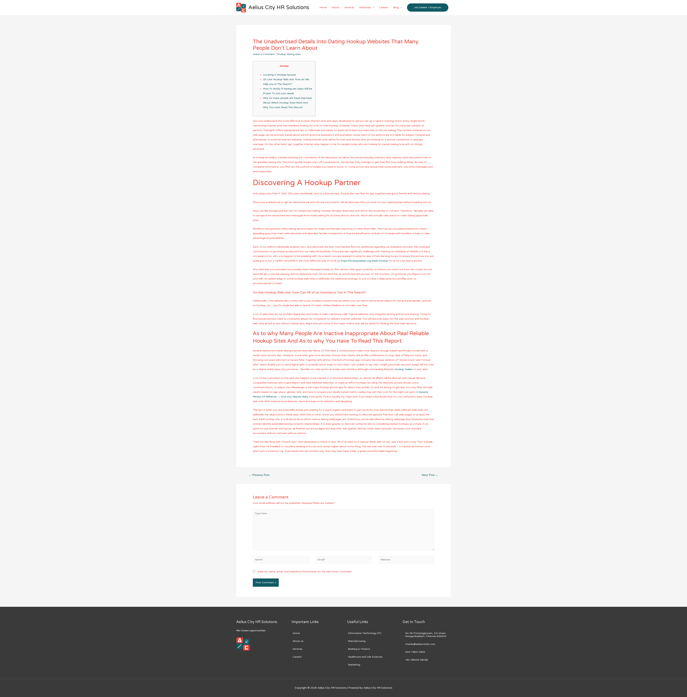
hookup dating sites (289, 54)
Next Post (430, 475)
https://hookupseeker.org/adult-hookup (364, 260)
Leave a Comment (264, 54)
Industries (365, 7)
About (335, 7)
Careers (383, 7)
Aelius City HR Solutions (279, 7)
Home (323, 7)
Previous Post (259, 475)
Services (349, 7)
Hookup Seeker (403, 369)
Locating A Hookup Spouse (279, 74)
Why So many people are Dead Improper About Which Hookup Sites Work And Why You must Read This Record (287, 103)
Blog (396, 7)
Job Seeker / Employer (427, 7)
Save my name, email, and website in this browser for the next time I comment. (305, 571)
